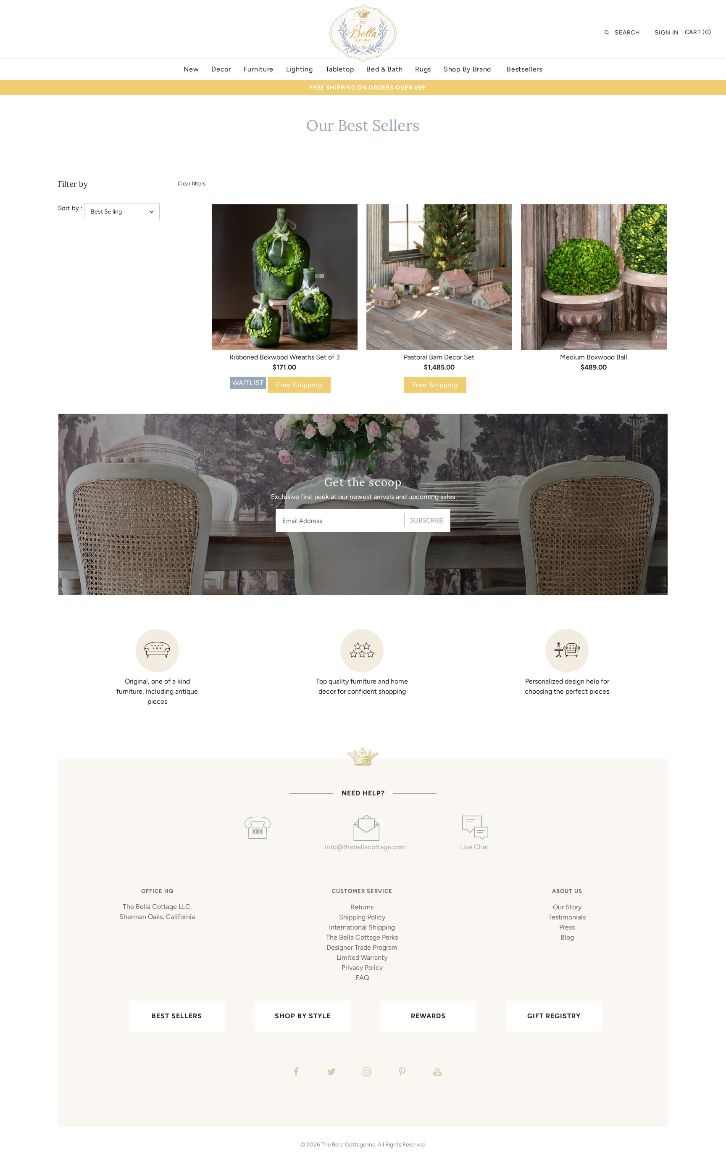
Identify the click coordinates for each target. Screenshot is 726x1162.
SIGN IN (667, 32)
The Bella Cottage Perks (362, 937)
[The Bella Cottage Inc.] (363, 9)
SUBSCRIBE (427, 520)
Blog (567, 937)
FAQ (362, 978)
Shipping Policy (362, 917)
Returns (362, 907)
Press (567, 927)
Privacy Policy (362, 968)
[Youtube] (436, 1072)
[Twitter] (330, 1072)
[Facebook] (295, 1072)
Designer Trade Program (361, 947)
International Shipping (362, 927)
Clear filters (191, 183)
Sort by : (70, 208)
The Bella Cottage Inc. (348, 1144)
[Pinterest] (401, 1072)
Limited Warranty (362, 957)
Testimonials (567, 917)
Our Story (567, 907)
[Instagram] (365, 1072)
